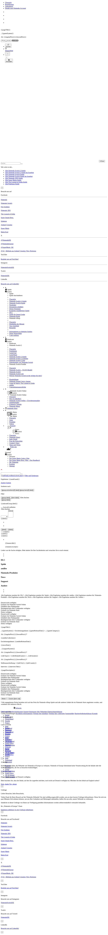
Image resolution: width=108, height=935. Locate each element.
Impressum (32, 712)
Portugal (8, 745)
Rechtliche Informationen (24, 713)
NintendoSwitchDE (7, 267)
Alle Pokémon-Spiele (12, 184)
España (7, 721)
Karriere (12, 464)
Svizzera (8, 751)
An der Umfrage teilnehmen (23, 810)
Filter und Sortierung (31, 476)
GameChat (12, 353)
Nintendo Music (14, 406)
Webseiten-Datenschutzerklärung (51, 712)
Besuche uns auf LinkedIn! (10, 284)
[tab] (54, 708)
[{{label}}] (10, 511)
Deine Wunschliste (15, 333)
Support (26, 712)
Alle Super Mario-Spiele (13, 180)
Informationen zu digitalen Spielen (20, 331)
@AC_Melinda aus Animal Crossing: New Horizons (18, 251)
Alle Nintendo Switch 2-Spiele (15, 171)
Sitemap (12, 466)
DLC (11, 312)
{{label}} (4, 518)
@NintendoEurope (7, 244)
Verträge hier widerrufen (57, 713)
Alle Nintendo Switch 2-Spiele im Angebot (19, 172)
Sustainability (69, 713)
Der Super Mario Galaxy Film (19, 458)
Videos (11, 424)
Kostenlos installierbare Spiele (19, 311)
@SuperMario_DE (7, 247)
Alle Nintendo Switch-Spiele (14, 174)
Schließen (4, 771)
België (7, 715)
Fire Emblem (5, 207)
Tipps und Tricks (14, 445)
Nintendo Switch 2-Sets (17, 360)
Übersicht (8, 2)
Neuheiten (12, 305)
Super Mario (5, 228)
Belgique (8, 730)
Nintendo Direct (14, 437)
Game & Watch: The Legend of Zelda (22, 383)
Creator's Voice (14, 443)
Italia (6, 726)
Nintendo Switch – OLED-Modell (20, 370)
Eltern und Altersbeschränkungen (12, 712)
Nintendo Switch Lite (16, 374)
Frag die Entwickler (15, 441)
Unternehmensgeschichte (17, 387)
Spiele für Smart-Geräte (17, 314)
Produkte (12, 422)
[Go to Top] (54, 470)
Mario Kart (4, 232)
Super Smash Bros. (7, 218)
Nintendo (4, 200)
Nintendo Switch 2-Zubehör (18, 359)
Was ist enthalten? (15, 399)
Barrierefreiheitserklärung (83, 713)
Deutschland (9, 719)
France (7, 723)
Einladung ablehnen (7, 810)
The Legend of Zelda (8, 214)
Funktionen (13, 351)
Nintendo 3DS (6, 210)
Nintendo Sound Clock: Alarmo (19, 381)
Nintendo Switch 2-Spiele (17, 301)
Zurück (3, 483)
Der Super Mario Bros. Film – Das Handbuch (24, 460)
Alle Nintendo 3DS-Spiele (14, 178)
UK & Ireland (9, 775)
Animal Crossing (6, 225)
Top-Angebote (14, 326)
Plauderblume (13, 379)
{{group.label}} (6, 500)
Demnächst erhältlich (16, 307)
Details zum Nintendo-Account (15, 8)
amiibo (11, 385)
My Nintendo (13, 462)
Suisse (7, 769)
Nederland (8, 760)
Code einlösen (14, 335)
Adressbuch (9, 6)
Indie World (13, 439)
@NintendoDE (6, 240)
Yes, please (13, 784)
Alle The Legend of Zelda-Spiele (16, 182)
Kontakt (94, 713)
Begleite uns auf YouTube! (10, 259)
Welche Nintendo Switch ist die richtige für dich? (25, 376)
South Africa (9, 743)
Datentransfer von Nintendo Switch (21, 362)
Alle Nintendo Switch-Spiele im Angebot (18, 176)
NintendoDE (5, 276)
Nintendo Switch (6, 203)
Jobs (38, 712)
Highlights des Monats (16, 324)
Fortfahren (11, 771)
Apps (11, 420)
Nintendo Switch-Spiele (17, 303)
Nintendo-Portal (14, 316)
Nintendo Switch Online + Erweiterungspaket (24, 400)
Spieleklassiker (14, 402)
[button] (56, 289)
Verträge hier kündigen (40, 713)
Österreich (8, 762)
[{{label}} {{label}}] (7, 516)
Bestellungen (9, 4)
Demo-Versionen (15, 309)
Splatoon (4, 221)
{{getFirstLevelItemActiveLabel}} (12, 476)
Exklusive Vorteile (15, 404)
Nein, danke (5, 784)
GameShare (13, 355)
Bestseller (12, 328)
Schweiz (8, 747)
